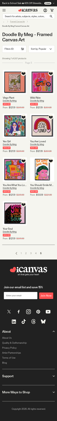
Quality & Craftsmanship (14, 342)
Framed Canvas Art (17, 22)
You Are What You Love (15, 185)
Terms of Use (8, 357)
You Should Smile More (42, 185)
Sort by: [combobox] (38, 48)
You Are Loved (38, 141)
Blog (4, 362)
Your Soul (8, 228)
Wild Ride (35, 97)
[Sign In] (45, 10)
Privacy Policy (9, 347)
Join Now (46, 295)
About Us (7, 337)
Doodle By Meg (10, 100)
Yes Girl (7, 141)
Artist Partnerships (11, 352)
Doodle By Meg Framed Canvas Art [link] (15, 26)
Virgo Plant (8, 97)
